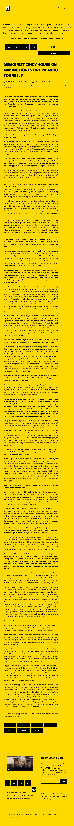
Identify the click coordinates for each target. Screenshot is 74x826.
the (55, 85)
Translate (23, 730)
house (26, 85)
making (39, 85)
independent (32, 85)
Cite (50, 725)
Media (49, 814)
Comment (37, 725)
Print (10, 725)
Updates (37, 730)
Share (23, 725)
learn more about (10, 33)
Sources (38, 82)
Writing (63, 85)
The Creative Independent (49, 82)
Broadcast (28, 814)
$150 (25, 47)
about (8, 85)
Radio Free (11, 814)
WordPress (56, 814)
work (58, 85)
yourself (8, 87)
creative (16, 85)
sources (51, 85)
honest (22, 85)
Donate (54, 53)
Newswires (20, 814)
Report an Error (13, 817)
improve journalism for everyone (52, 33)
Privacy (43, 814)
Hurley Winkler (25, 82)
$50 (17, 47)
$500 (33, 47)
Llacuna (36, 814)
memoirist (45, 85)
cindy (11, 85)
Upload (10, 730)
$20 (9, 47)
